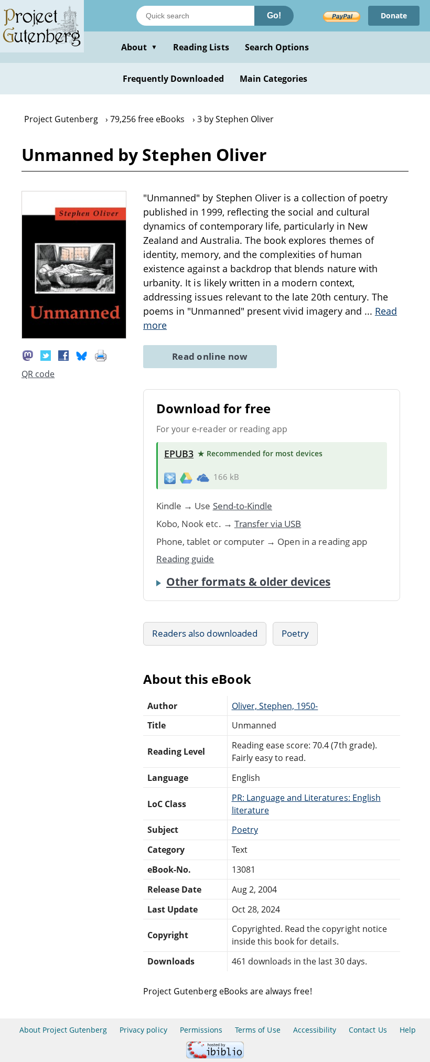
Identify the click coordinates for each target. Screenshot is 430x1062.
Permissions (201, 1030)
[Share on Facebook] (63, 355)
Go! (274, 15)
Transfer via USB (268, 524)
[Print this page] (100, 355)
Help (408, 1030)
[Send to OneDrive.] (203, 477)
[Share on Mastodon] (28, 355)
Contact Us (367, 1030)
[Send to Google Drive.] (186, 477)
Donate (394, 15)
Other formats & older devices (248, 581)
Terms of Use (257, 1030)
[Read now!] (74, 335)
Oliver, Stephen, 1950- (275, 706)
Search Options (277, 47)
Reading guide (185, 559)
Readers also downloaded (204, 633)
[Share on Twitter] (45, 355)
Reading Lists (201, 47)
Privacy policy (143, 1030)
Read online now (210, 356)
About (139, 47)
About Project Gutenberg (63, 1030)
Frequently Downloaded (173, 78)
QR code (38, 374)
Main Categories (274, 78)
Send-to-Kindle (243, 506)
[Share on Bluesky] (82, 355)
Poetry (295, 633)
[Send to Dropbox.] (170, 477)
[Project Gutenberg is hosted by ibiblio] (215, 1055)
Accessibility (315, 1030)
